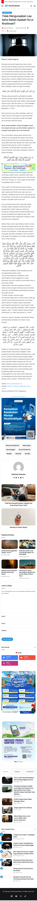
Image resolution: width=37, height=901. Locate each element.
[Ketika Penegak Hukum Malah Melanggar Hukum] (7, 801)
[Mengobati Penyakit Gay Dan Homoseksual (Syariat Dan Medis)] (7, 879)
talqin (10, 454)
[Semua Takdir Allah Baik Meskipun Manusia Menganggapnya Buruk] (7, 780)
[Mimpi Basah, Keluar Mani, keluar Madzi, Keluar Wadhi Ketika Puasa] (7, 862)
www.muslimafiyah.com (14, 384)
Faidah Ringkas (7, 12)
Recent (5, 771)
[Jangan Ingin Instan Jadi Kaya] (7, 810)
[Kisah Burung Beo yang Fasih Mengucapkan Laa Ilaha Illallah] (27, 544)
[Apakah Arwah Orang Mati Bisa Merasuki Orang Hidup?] (10, 564)
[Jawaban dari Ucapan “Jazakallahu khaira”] (7, 837)
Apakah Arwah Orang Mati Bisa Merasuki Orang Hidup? (9, 572)
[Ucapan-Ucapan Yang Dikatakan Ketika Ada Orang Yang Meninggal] (7, 845)
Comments (30, 771)
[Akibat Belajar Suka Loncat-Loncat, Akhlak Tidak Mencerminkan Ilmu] (7, 818)
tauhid (18, 454)
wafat (28, 454)
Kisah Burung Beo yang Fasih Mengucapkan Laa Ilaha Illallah (26, 552)
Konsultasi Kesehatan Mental (18, 396)
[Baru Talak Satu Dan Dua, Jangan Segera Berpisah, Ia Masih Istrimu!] (7, 854)
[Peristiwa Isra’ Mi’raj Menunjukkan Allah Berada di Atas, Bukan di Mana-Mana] (27, 564)
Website (4, 630)
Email (4, 623)
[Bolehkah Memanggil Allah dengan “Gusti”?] (10, 544)
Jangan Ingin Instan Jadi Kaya (23, 808)
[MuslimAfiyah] (12, 6)
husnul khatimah (13, 445)
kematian (27, 445)
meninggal (11, 449)
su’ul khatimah (25, 449)
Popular (17, 771)
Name (4, 616)
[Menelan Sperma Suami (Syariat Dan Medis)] (7, 871)
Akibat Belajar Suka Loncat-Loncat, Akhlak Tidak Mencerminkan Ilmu (22, 818)
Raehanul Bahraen (8, 28)
